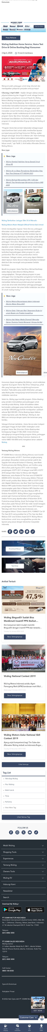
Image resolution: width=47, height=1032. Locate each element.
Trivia (7, 796)
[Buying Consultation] (18, 1025)
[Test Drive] (29, 1025)
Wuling (4, 442)
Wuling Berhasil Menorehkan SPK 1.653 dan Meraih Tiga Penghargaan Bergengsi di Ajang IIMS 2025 (24, 182)
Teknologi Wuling (11, 778)
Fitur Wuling (9, 784)
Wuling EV (7, 878)
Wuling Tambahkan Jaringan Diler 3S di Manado (19, 220)
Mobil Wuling (9, 846)
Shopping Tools (9, 852)
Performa (8, 802)
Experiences (8, 859)
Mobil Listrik (9, 790)
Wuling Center (7, 944)
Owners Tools (9, 872)
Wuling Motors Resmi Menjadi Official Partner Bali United (22, 225)
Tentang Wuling (10, 865)
